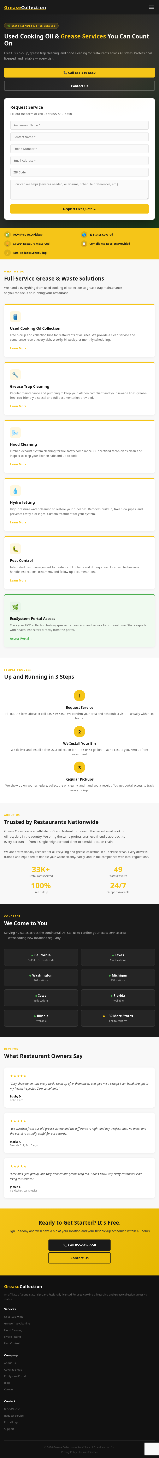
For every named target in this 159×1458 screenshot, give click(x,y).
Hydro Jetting (12, 1337)
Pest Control (11, 1343)
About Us (10, 1363)
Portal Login (11, 1422)
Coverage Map (13, 1369)
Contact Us (79, 86)
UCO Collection (13, 1317)
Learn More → (20, 348)
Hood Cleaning (13, 1330)
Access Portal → (21, 638)
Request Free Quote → (79, 209)
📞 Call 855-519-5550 (79, 72)
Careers (8, 1389)
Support (9, 1429)
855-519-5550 (12, 1409)
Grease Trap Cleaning (17, 1323)
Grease (25, 7)
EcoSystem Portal (15, 1376)
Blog (7, 1383)
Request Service (14, 1415)
